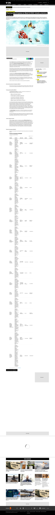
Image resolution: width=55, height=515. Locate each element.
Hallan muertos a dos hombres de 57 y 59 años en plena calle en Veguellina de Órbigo (12, 470)
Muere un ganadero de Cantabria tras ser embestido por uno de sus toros (42, 77)
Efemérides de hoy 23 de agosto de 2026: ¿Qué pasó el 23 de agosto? (12, 482)
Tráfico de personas (18, 0)
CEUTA (38, 79)
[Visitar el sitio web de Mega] (29, 508)
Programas (30, 4)
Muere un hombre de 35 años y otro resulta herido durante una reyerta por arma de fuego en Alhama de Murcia (12, 498)
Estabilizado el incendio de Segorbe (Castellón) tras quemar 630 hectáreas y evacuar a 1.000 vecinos (41, 470)
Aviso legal (28, 511)
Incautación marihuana (28, 0)
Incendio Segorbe (13, 0)
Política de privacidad (32, 511)
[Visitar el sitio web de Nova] (26, 508)
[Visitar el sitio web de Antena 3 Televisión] (17, 508)
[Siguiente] (48, 0)
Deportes (14, 4)
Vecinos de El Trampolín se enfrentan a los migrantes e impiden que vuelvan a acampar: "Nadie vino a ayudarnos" (42, 81)
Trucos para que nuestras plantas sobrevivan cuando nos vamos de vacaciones (26, 470)
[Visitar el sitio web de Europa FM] (37, 508)
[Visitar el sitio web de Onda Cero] (34, 508)
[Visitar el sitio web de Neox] (23, 508)
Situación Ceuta (9, 0)
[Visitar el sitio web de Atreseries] (31, 508)
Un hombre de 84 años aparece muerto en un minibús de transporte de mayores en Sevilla (41, 498)
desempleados (13, 110)
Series (41, 4)
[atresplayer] (45, 2)
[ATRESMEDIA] (8, 508)
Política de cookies (38, 511)
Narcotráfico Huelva (23, 0)
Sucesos (11, 9)
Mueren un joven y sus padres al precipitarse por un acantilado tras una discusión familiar (42, 73)
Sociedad (27, 459)
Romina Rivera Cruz (43, 0)
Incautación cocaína (33, 0)
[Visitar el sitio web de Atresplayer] (44, 508)
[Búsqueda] (48, 2)
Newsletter (46, 4)
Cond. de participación (43, 511)
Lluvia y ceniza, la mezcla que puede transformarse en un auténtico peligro (38, 479)
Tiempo (25, 4)
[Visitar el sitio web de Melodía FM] (40, 508)
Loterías (19, 4)
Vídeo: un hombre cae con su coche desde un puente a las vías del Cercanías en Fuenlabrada (26, 498)
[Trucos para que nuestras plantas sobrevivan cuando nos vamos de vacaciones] (27, 465)
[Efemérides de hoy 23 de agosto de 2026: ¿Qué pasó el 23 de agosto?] (13, 478)
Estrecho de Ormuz (38, 0)
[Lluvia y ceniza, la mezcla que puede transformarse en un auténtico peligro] (38, 476)
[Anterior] (6, 0)
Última (40, 2)
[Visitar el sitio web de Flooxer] (48, 508)
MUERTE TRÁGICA (39, 75)
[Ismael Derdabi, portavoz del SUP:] (27, 478)
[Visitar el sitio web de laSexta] (20, 508)
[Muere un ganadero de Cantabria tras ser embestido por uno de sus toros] (45, 476)
